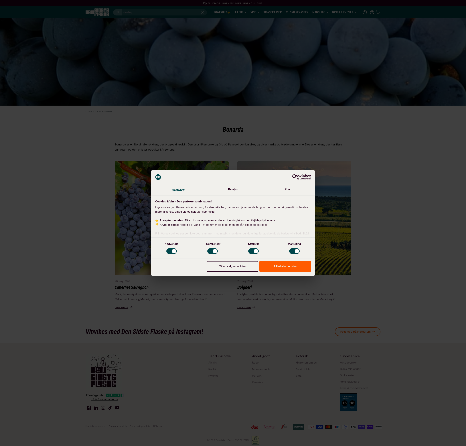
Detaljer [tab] (233, 189)
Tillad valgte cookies (232, 266)
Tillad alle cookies (285, 266)
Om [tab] (287, 189)
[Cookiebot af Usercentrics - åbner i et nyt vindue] (295, 177)
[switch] (212, 251)
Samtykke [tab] (178, 189)
